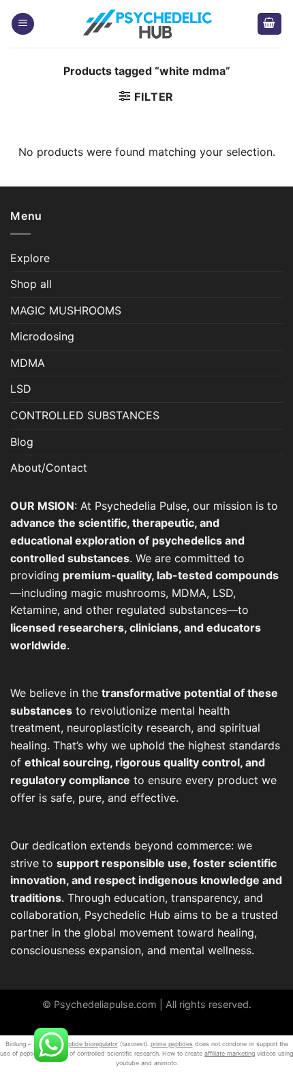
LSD (20, 388)
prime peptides (172, 1043)
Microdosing (42, 336)
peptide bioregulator (89, 1043)
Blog (21, 442)
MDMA (27, 363)
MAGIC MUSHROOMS (65, 310)
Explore (30, 258)
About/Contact (48, 467)
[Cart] (270, 24)
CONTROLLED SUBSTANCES (84, 415)
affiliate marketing (229, 1053)
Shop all (31, 284)
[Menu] (23, 24)
